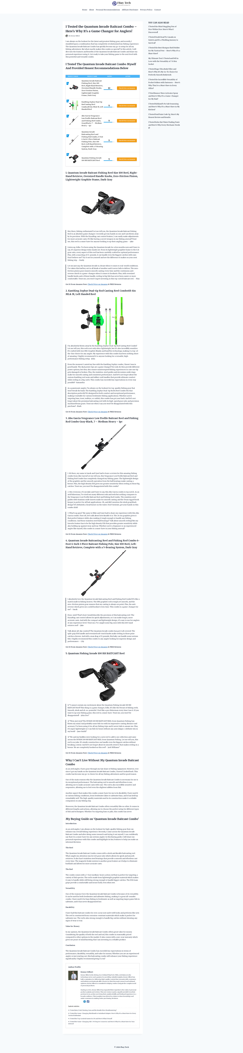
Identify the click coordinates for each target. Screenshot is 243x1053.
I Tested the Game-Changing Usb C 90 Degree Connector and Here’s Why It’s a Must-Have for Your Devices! (101, 1023)
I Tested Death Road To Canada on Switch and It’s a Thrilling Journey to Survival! (163, 40)
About (91, 10)
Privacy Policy (146, 10)
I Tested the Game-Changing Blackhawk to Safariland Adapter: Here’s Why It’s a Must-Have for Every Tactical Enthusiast (102, 1014)
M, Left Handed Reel (84, 294)
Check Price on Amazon (127, 88)
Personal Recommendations (108, 10)
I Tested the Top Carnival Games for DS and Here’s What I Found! (90, 1018)
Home (84, 10)
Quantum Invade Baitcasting (85, 540)
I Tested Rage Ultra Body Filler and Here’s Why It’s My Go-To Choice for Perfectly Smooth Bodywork (163, 72)
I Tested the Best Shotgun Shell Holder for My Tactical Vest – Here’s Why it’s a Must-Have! (164, 51)
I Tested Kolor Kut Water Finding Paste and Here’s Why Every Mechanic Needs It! (164, 125)
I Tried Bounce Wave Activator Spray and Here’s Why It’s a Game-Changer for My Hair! (163, 96)
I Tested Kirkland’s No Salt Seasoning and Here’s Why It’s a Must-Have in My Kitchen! (164, 107)
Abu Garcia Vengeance (81, 418)
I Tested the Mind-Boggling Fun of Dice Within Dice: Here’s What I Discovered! (162, 29)
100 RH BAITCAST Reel (111, 653)
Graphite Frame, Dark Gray (96, 179)
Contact (157, 10)
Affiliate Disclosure (130, 10)
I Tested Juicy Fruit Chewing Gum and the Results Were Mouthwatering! (92, 1010)
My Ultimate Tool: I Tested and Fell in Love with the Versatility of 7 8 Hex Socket (163, 61)
